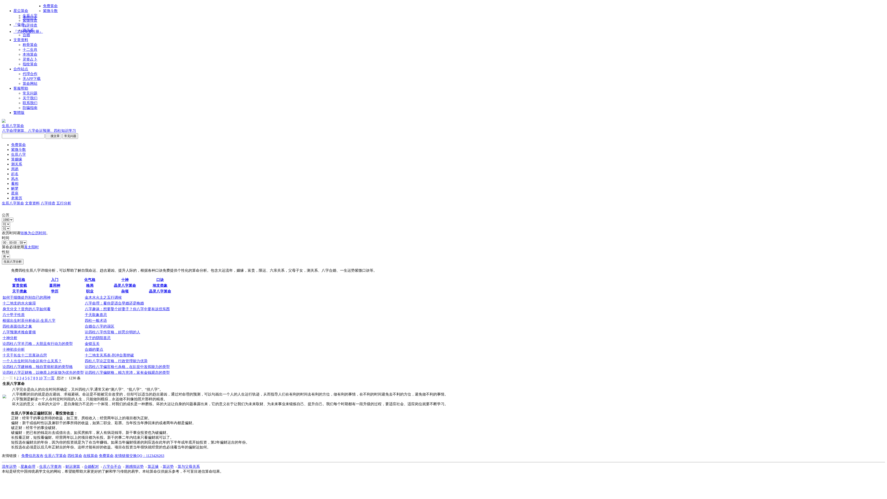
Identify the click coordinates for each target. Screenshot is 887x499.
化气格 (89, 280)
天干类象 (19, 291)
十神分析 (10, 338)
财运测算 (72, 467)
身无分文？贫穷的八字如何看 (27, 309)
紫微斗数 (50, 11)
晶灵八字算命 (125, 285)
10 (41, 378)
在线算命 (90, 456)
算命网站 (30, 83)
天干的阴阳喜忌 (98, 338)
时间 (5, 238)
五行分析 (63, 203)
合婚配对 (91, 467)
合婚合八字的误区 (99, 326)
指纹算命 (30, 64)
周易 (14, 169)
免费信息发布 (32, 456)
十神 (125, 280)
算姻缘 (16, 159)
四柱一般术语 (96, 321)
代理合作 (30, 74)
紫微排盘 (30, 20)
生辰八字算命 (13, 203)
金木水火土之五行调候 (103, 297)
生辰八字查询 (50, 467)
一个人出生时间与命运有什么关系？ (32, 361)
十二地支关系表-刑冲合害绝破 (109, 355)
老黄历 (16, 198)
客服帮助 (20, 88)
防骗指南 (30, 108)
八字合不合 (112, 467)
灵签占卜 (30, 59)
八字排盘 (30, 25)
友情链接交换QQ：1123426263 (139, 456)
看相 (14, 184)
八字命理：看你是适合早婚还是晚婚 (114, 303)
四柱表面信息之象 (17, 326)
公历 (5, 215)
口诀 (160, 280)
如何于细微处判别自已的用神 (27, 297)
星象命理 (28, 467)
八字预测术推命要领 (19, 332)
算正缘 (153, 467)
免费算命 (50, 6)
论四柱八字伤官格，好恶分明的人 (112, 332)
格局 (90, 285)
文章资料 (20, 40)
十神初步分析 (14, 349)
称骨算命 (30, 45)
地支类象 (160, 285)
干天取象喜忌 (96, 315)
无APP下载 (32, 79)
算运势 (168, 467)
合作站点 (20, 69)
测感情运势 (134, 467)
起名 (14, 174)
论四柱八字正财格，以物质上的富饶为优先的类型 (43, 372)
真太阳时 (31, 247)
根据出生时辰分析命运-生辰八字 (29, 321)
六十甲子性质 (14, 315)
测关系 (28, 30)
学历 (54, 291)
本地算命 (30, 54)
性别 (5, 252)
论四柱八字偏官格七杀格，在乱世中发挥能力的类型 (127, 367)
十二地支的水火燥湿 (19, 303)
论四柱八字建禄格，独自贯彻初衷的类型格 (38, 367)
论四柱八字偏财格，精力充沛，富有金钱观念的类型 (127, 372)
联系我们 (30, 103)
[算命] (4, 121)
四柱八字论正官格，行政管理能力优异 (116, 361)
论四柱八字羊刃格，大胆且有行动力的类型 (38, 344)
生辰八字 (30, 16)
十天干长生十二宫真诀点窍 (25, 355)
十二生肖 (30, 50)
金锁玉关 (92, 344)
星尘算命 (20, 11)
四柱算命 (74, 456)
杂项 (125, 291)
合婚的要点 (94, 349)
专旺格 (19, 280)
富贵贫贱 (19, 285)
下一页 (49, 378)
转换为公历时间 (33, 233)
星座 (14, 193)
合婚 (26, 35)
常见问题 (30, 93)
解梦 (14, 188)
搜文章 (53, 136)
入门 (54, 280)
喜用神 (54, 285)
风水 (14, 179)
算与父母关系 (189, 467)
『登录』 (20, 25)
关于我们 (30, 98)
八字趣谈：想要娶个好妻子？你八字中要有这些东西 (127, 309)
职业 (90, 291)
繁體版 (18, 113)
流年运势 (9, 467)
